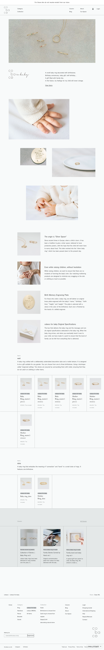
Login (98, 9)
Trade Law (64, 646)
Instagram (17, 647)
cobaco (6, 595)
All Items (29, 613)
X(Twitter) (25, 647)
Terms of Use (80, 646)
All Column (83, 521)
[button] (20, 8)
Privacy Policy (71, 646)
